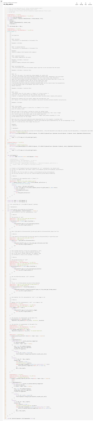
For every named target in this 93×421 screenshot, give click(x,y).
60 (5, 84)
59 (5, 83)
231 (5, 304)
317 (5, 415)
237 (5, 312)
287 (5, 377)
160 (5, 213)
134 (5, 179)
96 (5, 130)
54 (5, 76)
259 (5, 341)
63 (5, 88)
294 (5, 386)
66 (5, 92)
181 (5, 240)
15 (5, 26)
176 (5, 234)
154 (5, 205)
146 (5, 195)
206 (5, 272)
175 (5, 232)
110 (5, 148)
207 (5, 274)
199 (5, 263)
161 (5, 214)
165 (5, 219)
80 (5, 110)
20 (5, 32)
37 (5, 54)
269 (5, 354)
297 (5, 390)
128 (5, 172)
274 (5, 360)
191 (5, 253)
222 (5, 293)
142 (5, 190)
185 (5, 245)
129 (5, 173)
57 (5, 80)
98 (5, 133)
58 (5, 81)
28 (5, 43)
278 (5, 365)
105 (5, 142)
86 (5, 117)
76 (5, 105)
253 (5, 333)
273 (5, 359)
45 (5, 65)
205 (5, 271)
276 (5, 363)
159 (5, 212)
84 (5, 115)
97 (5, 132)
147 (5, 196)
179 (5, 237)
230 (5, 303)
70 (5, 97)
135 (5, 181)
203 (5, 268)
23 (5, 36)
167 (5, 222)
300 (5, 393)
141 (5, 188)
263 (5, 346)
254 (5, 334)
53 (5, 75)
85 (5, 116)
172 (5, 228)
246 (5, 324)
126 (5, 169)
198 (5, 262)
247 (5, 325)
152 (5, 203)
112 (5, 151)
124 (5, 166)
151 (5, 201)
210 (5, 277)
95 (5, 129)
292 (5, 383)
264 (5, 347)
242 (5, 319)
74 (5, 102)
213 (5, 281)
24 (5, 37)
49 (5, 70)
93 (5, 126)
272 (5, 357)
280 (5, 368)
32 (5, 48)
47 (5, 67)
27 (5, 41)
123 (5, 165)
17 (5, 28)
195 (5, 258)
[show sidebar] (1, 1)
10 (5, 19)
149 (5, 199)
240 (5, 316)
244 (5, 321)
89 (5, 121)
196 (5, 259)
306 (5, 401)
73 (5, 101)
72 (5, 99)
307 (5, 403)
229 (5, 302)
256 (5, 337)
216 (5, 285)
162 (5, 215)
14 (5, 25)
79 (5, 108)
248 (5, 326)
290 (5, 381)
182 (5, 241)
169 (5, 224)
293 (5, 384)
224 (5, 295)
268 (5, 352)
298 (5, 391)
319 (5, 418)
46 (5, 66)
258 (5, 339)
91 (5, 124)
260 (5, 342)
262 (5, 344)
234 (5, 308)
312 (5, 409)
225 (5, 297)
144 (5, 192)
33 (5, 49)
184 (5, 244)
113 (5, 152)
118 (5, 159)
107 (5, 145)
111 (5, 150)
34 (5, 50)
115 (5, 155)
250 (5, 329)
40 (5, 58)
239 (5, 315)
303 (5, 397)
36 (5, 53)
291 (5, 382)
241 (5, 317)
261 (5, 343)
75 (5, 103)
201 (5, 266)
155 (5, 206)
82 (5, 112)
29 (5, 44)
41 (5, 59)
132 (5, 177)
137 (5, 183)
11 (5, 21)
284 (5, 373)
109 (5, 147)
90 (5, 123)
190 (5, 252)
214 (5, 283)
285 (5, 374)
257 (5, 338)
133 (5, 178)
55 (5, 77)
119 (5, 160)
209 (5, 276)
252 (5, 332)
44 (5, 63)
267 (5, 351)
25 (5, 39)
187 (5, 248)
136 (5, 182)
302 (5, 396)
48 (5, 68)
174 (5, 231)
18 (5, 30)
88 (5, 120)
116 (5, 156)
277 (5, 364)
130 (5, 174)
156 (5, 208)
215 (5, 284)
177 (5, 235)
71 (5, 98)
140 (5, 187)
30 (5, 45)
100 (5, 135)
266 (5, 350)
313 (5, 410)
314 (5, 412)
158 (5, 210)
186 (5, 246)
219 (5, 289)
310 (5, 406)
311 (5, 408)
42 (5, 61)
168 (5, 223)
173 (5, 230)
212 (5, 280)
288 (5, 378)
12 (5, 22)
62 (5, 86)
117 (5, 157)
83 (5, 114)
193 (5, 255)
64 (5, 89)
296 (5, 388)
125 (5, 168)
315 (5, 413)
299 (5, 392)
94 (5, 128)
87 (5, 119)
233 (5, 307)
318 (5, 417)
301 (5, 395)
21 (5, 34)
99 (5, 134)
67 (5, 93)
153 (5, 204)
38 (5, 55)
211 (5, 279)
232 (5, 306)
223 (5, 294)
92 (5, 125)
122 (5, 164)
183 (5, 243)
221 (5, 292)
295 (5, 387)
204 (5, 270)
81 (5, 111)
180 (5, 239)
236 (5, 311)
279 (5, 366)
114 (5, 154)
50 (5, 71)
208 (5, 275)
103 (5, 139)
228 (5, 301)
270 (5, 355)
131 (5, 175)
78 (5, 107)
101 (5, 137)
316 (5, 414)
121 (5, 163)
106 (5, 143)
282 (5, 370)
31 (5, 46)
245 (5, 323)
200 (5, 264)
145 (5, 194)
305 (5, 400)
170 (5, 226)
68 (5, 94)
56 (5, 79)
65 (5, 90)
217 (5, 286)
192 (5, 254)
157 (5, 209)
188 (5, 249)
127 (5, 170)
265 (5, 348)
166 (5, 221)
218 (5, 288)
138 (5, 185)
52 (5, 74)
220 (5, 290)
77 (5, 106)
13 (5, 23)
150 (5, 200)
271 (5, 356)
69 (5, 95)
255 (5, 335)
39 (5, 57)
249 (5, 328)
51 (5, 72)
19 (5, 31)
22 (5, 35)
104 (5, 141)
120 (5, 161)
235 (5, 310)
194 (5, 257)
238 (5, 314)
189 (5, 250)
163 (5, 217)
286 (5, 375)
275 (5, 361)
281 (5, 369)
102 (5, 138)
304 (5, 399)
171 (5, 227)
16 (5, 27)
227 (5, 299)
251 (5, 330)
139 (5, 186)
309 (5, 405)
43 (5, 62)
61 (5, 85)
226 (5, 298)
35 (5, 52)
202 (5, 267)
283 (5, 372)
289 (5, 379)
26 (5, 40)
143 (5, 191)
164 (5, 218)
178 (5, 236)
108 (5, 146)
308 (5, 404)
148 (5, 197)
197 (5, 261)
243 (5, 320)
